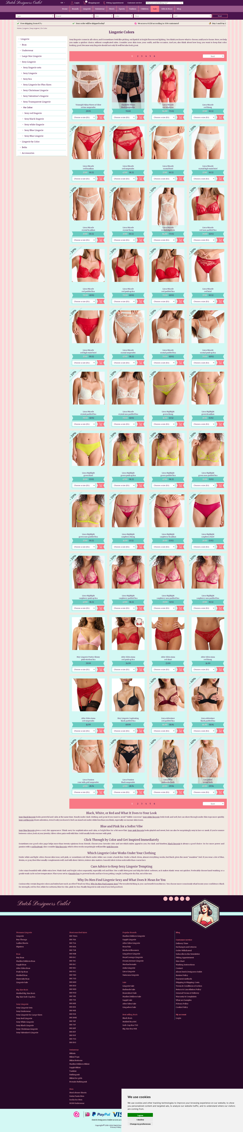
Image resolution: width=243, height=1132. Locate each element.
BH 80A (72, 947)
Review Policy (182, 975)
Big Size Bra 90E (130, 1029)
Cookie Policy (182, 1007)
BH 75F (72, 1025)
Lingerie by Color (31, 141)
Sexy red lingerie (33, 113)
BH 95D (72, 993)
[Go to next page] (158, 56)
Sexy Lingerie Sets (24, 1008)
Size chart (180, 961)
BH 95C (72, 971)
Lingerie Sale (22, 982)
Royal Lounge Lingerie (133, 957)
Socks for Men (75, 1100)
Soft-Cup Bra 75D (130, 1025)
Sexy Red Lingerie (24, 1018)
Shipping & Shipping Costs (187, 982)
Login (76, 3)
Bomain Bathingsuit (78, 1082)
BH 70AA (73, 936)
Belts (24, 147)
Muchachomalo (129, 964)
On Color (44, 28)
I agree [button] (140, 1115)
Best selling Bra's (130, 1014)
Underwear (27, 50)
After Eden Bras (23, 968)
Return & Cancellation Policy (188, 989)
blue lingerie (61, 847)
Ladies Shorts (22, 943)
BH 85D (72, 986)
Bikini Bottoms (75, 1060)
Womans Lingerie (24, 932)
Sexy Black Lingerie (25, 1025)
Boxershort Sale (130, 993)
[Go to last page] (162, 56)
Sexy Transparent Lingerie (37, 101)
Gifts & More (166, 9)
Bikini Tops (74, 1057)
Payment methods (184, 979)
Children (144, 9)
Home (64, 9)
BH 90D (72, 989)
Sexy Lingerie (34, 28)
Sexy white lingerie (34, 124)
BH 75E (72, 1000)
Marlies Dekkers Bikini (79, 1064)
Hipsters (20, 947)
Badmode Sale (129, 989)
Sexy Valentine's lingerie (35, 96)
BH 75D (72, 978)
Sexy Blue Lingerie (33, 130)
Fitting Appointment (115, 3)
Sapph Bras (21, 965)
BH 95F (72, 1035)
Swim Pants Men (76, 1096)
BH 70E (72, 996)
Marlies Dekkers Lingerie (134, 936)
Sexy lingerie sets (32, 67)
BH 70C (72, 961)
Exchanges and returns (186, 947)
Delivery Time (182, 943)
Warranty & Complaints (186, 996)
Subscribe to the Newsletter (188, 954)
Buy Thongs (21, 939)
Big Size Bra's (22, 990)
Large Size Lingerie (32, 56)
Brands (75, 9)
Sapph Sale (127, 1000)
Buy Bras (20, 957)
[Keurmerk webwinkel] (77, 1114)
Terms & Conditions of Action (189, 986)
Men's (111, 9)
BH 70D (72, 975)
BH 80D (72, 982)
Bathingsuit (74, 1074)
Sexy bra (27, 79)
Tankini (72, 1071)
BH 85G (72, 1042)
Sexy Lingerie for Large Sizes (29, 1015)
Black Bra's (127, 1018)
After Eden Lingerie (131, 943)
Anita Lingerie (129, 968)
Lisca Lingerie (129, 971)
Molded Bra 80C (130, 1022)
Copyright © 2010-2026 (104, 1125)
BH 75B (72, 950)
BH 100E (73, 1017)
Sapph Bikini (74, 1067)
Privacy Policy (182, 1004)
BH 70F (72, 1021)
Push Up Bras (22, 972)
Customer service (134, 3)
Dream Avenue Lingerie (133, 961)
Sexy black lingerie (34, 119)
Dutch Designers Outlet (43, 904)
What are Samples (183, 1000)
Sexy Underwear (23, 1011)
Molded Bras (21, 975)
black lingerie (174, 844)
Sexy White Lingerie (25, 1022)
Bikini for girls (75, 1078)
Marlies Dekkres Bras (25, 961)
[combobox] (35, 16)
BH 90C (72, 968)
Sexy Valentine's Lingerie (27, 1032)
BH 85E (72, 1007)
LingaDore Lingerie (131, 954)
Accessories (28, 153)
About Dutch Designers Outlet (189, 972)
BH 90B (72, 954)
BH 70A (72, 939)
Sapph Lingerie (129, 939)
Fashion (132, 9)
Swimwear (100, 9)
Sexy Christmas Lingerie (35, 90)
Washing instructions (185, 965)
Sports (122, 9)
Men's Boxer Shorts (77, 1092)
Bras (24, 44)
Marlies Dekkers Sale (132, 996)
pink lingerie (112, 847)
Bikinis (72, 1053)
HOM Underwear (76, 1103)
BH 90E (72, 1010)
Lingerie (87, 9)
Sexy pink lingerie (136, 830)
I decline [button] (140, 1120)
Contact (179, 968)
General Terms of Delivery (187, 993)
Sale (155, 9)
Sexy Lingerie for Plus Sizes (37, 84)
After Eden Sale (129, 1004)
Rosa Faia (127, 947)
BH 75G (72, 1039)
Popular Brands (129, 932)
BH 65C (72, 957)
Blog (179, 9)
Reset (220, 16)
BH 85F (72, 1032)
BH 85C (72, 964)
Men (71, 1089)
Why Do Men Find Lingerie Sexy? (104, 884)
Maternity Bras (22, 979)
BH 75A (72, 943)
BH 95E (72, 1014)
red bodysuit (37, 847)
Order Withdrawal (184, 950)
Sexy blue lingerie (27, 830)
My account (181, 1014)
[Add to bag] (100, 117)
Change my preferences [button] (140, 1124)
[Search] (181, 3)
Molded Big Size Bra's (25, 993)
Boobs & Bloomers (131, 950)
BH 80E (72, 1003)
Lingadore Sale (129, 1007)
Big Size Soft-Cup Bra (25, 997)
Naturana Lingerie (131, 975)
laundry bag (74, 873)
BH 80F (72, 1028)
